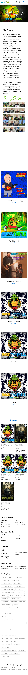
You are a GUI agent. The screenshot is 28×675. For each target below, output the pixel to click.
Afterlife (17, 479)
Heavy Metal (14, 404)
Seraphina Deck (6, 644)
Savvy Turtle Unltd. (20, 638)
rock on (16, 604)
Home (7, 14)
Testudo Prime (6, 647)
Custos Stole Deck (6, 586)
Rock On (3, 449)
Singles (3, 447)
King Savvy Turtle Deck (8, 592)
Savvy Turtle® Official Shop (9, 641)
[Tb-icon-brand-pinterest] (21, 665)
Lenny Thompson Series (19, 446)
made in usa (5, 598)
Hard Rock (14, 243)
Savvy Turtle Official (7, 626)
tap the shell (17, 644)
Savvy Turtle (5, 610)
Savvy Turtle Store (7, 638)
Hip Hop (14, 202)
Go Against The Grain (7, 589)
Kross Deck (20, 592)
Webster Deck (5, 656)
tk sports (4, 653)
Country (14, 283)
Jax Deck (19, 589)
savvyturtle (15, 610)
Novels (17, 448)
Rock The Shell (8, 445)
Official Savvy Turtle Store (18, 601)
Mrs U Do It (5, 601)
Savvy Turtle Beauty (7, 616)
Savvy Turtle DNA (6, 623)
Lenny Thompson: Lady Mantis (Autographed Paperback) (6, 510)
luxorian (4, 595)
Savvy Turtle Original (7, 629)
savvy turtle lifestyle (20, 623)
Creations (3, 444)
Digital (8, 444)
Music (2, 445)
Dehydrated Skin (19, 586)
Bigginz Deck (15, 580)
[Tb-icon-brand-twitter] (14, 665)
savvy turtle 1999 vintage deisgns (10, 613)
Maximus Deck (15, 598)
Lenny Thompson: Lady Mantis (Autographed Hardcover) (20, 452)
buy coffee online (6, 583)
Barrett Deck (5, 580)
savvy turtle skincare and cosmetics (11, 632)
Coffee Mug (17, 583)
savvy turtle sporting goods (9, 635)
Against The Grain (6, 577)
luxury (11, 595)
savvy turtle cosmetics (8, 620)
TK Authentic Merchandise (9, 650)
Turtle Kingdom (14, 653)
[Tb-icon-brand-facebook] (7, 665)
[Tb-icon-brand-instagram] (17, 665)
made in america (20, 595)
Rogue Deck (16, 607)
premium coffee (6, 604)
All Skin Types (18, 577)
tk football (21, 650)
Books (16, 444)
